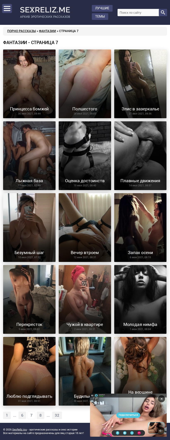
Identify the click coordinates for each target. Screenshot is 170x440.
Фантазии (47, 31)
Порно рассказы (21, 31)
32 (57, 415)
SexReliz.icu (19, 429)
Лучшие (102, 8)
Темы (100, 16)
